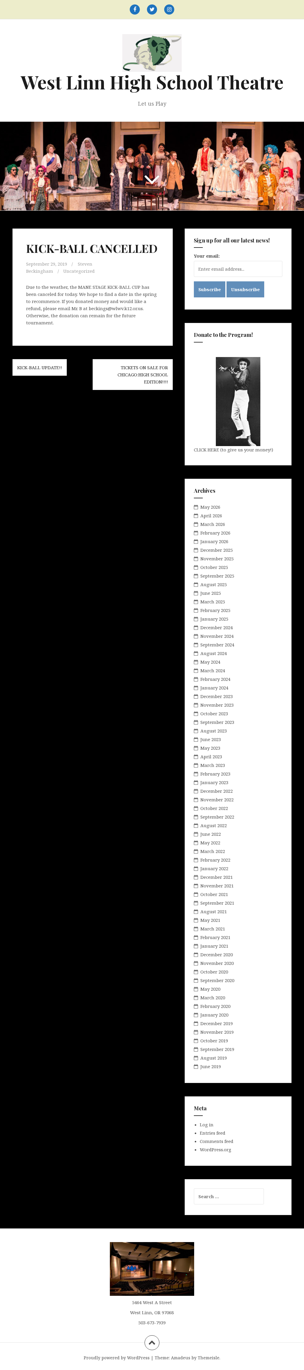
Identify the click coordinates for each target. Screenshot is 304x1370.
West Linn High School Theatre (152, 81)
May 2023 (210, 748)
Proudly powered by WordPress (117, 1358)
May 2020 (210, 989)
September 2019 (217, 1049)
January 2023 (214, 782)
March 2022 (212, 851)
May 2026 (210, 507)
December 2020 (216, 954)
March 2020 (212, 997)
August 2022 (213, 825)
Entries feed (212, 1133)
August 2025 (213, 584)
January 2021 (214, 946)
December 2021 (216, 877)
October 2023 (214, 713)
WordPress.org (215, 1149)
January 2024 (214, 688)
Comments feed (216, 1141)
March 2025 (212, 602)
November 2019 (217, 1032)
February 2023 (215, 774)
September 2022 (217, 817)
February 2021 (215, 937)
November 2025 (217, 559)
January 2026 (214, 541)
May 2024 (210, 662)
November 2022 (217, 800)
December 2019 (216, 1023)
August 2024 (213, 653)
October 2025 (214, 567)
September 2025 (217, 576)
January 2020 (214, 1015)
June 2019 (210, 1066)
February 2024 (215, 679)
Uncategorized (79, 271)
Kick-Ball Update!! (39, 367)
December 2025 (216, 550)
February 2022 (215, 860)
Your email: (207, 256)
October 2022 (214, 808)
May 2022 (210, 843)
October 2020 (214, 972)
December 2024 (216, 627)
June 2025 (210, 593)
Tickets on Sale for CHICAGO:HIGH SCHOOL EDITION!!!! (143, 374)
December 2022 (216, 791)
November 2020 (217, 963)
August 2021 (213, 911)
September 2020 (217, 980)
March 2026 (212, 524)
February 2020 (215, 1006)
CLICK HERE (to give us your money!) (233, 450)
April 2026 (211, 515)
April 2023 (211, 756)
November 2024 (217, 636)
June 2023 (210, 739)
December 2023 (216, 696)
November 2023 (217, 705)
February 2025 (215, 610)
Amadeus (180, 1358)
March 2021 (212, 929)
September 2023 (217, 722)
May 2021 (210, 920)
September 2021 (217, 903)
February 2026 (215, 533)
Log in (206, 1125)
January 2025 (214, 619)
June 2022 (210, 834)
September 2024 (217, 645)
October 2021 (214, 894)
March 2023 (212, 765)
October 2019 (214, 1041)
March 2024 (212, 670)
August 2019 (213, 1058)
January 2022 (214, 868)
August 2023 (213, 731)
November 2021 (217, 886)
